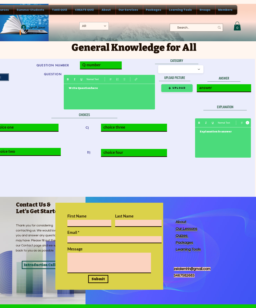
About (181, 222)
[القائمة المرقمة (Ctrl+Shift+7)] (117, 79)
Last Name (124, 216)
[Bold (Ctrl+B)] (67, 79)
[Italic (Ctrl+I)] (74, 79)
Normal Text (93, 79)
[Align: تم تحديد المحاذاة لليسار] (110, 79)
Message (75, 249)
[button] (237, 26)
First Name (77, 216)
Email (72, 232)
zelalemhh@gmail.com (192, 269)
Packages (184, 243)
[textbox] (109, 95)
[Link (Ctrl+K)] (136, 79)
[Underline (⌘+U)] (81, 79)
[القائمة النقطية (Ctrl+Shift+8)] (124, 79)
